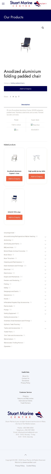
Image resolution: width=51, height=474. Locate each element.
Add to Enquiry (25, 88)
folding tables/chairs (18, 83)
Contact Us (25, 378)
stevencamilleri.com (29, 462)
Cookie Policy (31, 466)
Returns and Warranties (25, 398)
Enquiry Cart (41, 3)
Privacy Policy (25, 383)
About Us (25, 376)
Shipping (25, 396)
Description (25, 104)
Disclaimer (25, 381)
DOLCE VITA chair (14, 212)
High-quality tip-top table (36, 171)
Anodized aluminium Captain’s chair (14, 172)
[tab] (25, 104)
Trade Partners (25, 403)
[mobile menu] (3, 4)
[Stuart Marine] (25, 4)
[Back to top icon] (25, 454)
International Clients (25, 401)
